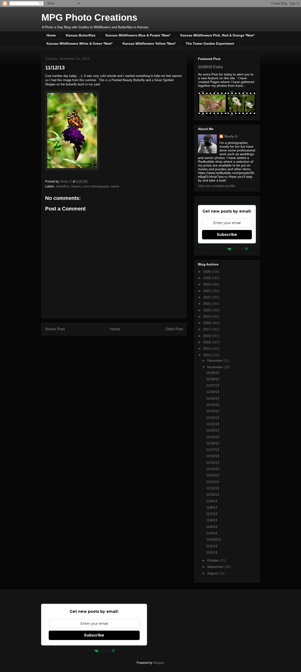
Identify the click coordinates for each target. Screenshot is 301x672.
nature (115, 186)
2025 (207, 278)
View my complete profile (216, 186)
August (212, 573)
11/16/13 (212, 456)
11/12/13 (212, 482)
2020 (207, 310)
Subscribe (227, 234)
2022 (207, 297)
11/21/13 (212, 424)
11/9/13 (211, 501)
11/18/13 (212, 443)
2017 (207, 329)
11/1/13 (211, 552)
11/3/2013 (213, 539)
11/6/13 (211, 520)
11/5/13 (211, 527)
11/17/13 (212, 449)
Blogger (159, 662)
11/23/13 (212, 411)
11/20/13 (212, 430)
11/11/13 (212, 488)
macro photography (96, 186)
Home (51, 35)
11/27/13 (212, 385)
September (216, 567)
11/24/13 (212, 405)
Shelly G (231, 136)
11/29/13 (212, 373)
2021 (207, 303)
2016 (207, 336)
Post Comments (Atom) (123, 344)
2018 (207, 323)
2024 (207, 284)
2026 (207, 271)
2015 (207, 342)
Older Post (174, 329)
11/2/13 (211, 546)
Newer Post (55, 329)
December (215, 360)
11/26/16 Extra (210, 67)
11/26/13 (212, 392)
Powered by (215, 248)
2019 (207, 316)
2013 (207, 355)
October (213, 560)
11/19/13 (212, 437)
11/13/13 (212, 475)
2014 (207, 348)
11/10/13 (212, 494)
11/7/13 (211, 514)
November (215, 367)
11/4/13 (211, 533)
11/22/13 (212, 417)
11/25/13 (212, 398)
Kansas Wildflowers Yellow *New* (149, 43)
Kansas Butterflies (80, 35)
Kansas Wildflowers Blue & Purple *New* (138, 35)
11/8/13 (211, 507)
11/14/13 (212, 469)
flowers (76, 186)
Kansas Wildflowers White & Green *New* (79, 43)
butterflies (62, 186)
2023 (207, 291)
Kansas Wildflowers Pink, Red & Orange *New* (217, 35)
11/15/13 (212, 462)
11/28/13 (212, 379)
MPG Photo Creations (89, 17)
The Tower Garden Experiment (210, 43)
